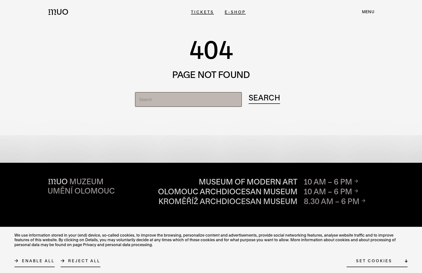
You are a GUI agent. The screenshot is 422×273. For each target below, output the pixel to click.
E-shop (235, 12)
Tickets (202, 12)
